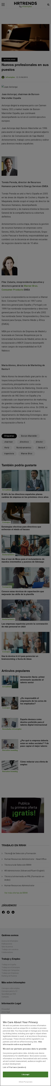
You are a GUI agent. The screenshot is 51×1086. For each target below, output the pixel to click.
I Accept (25, 1074)
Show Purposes (25, 1082)
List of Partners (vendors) (14, 1067)
